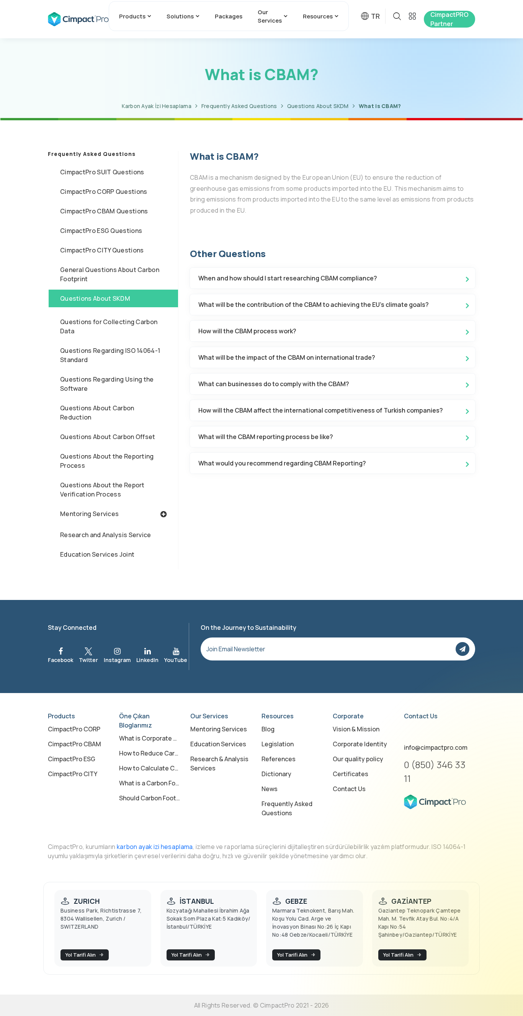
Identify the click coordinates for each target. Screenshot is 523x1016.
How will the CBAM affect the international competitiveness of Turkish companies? (320, 410)
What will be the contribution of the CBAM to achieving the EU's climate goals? (313, 304)
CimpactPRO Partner (449, 19)
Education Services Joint (97, 554)
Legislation (278, 744)
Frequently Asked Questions (239, 106)
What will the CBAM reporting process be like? (265, 437)
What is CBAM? (380, 106)
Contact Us (349, 789)
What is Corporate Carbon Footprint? (150, 738)
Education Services (218, 744)
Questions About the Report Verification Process (102, 489)
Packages (228, 16)
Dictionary (276, 774)
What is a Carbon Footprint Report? (150, 783)
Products (132, 16)
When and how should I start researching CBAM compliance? (287, 278)
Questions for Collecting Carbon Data (108, 326)
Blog (268, 729)
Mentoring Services (89, 514)
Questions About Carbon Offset (107, 437)
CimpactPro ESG (71, 759)
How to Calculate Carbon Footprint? (150, 768)
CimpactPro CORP (74, 729)
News (270, 789)
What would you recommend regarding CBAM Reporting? (282, 463)
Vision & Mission (356, 729)
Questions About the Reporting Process (107, 461)
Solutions (180, 16)
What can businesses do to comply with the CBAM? (273, 384)
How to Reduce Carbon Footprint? (150, 753)
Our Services (270, 16)
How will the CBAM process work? (247, 331)
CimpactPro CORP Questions (103, 191)
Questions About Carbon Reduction (97, 412)
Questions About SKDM (318, 106)
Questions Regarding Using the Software (107, 384)
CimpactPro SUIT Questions (102, 172)
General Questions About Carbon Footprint (109, 274)
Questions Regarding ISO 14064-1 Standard (110, 355)
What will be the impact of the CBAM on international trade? (286, 357)
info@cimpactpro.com (435, 747)
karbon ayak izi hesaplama (155, 846)
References (279, 759)
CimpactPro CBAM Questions (104, 211)
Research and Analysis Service (105, 535)
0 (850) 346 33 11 (435, 771)
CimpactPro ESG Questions (101, 230)
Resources (318, 16)
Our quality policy (358, 759)
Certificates (350, 774)
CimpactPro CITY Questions (102, 250)
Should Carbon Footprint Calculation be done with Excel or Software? (150, 798)
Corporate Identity (360, 744)
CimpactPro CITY (72, 774)
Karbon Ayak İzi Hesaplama (156, 106)
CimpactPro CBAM (74, 744)
